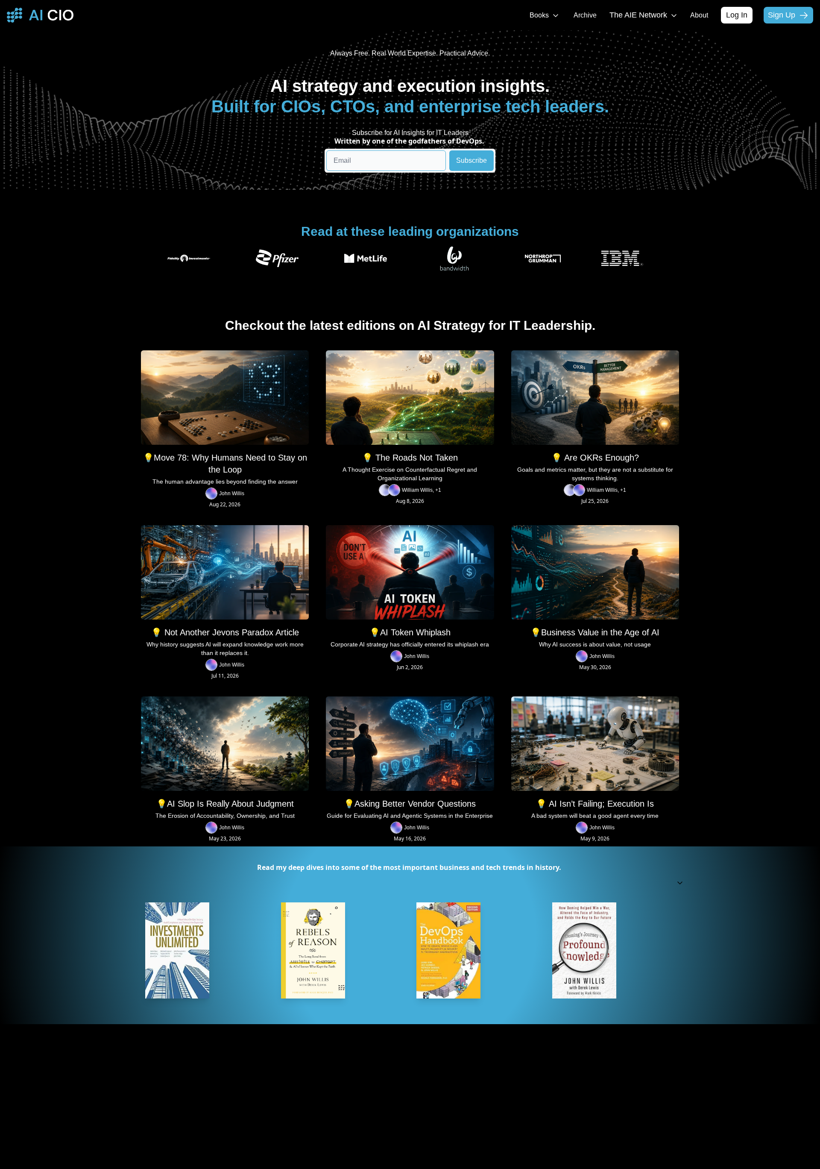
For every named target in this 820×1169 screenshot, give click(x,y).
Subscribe (471, 160)
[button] (410, 883)
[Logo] (40, 15)
